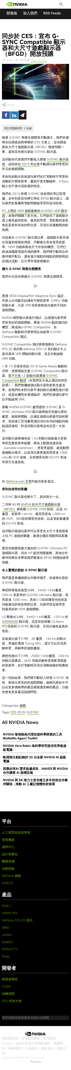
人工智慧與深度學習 (16, 832)
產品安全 (47, 1048)
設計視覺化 (10, 854)
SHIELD (7, 883)
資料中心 (8, 847)
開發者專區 (10, 979)
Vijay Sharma (38, 60)
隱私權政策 (10, 1038)
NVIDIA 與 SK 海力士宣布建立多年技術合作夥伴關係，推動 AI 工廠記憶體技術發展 (35, 782)
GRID (5, 927)
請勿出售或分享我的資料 (33, 1043)
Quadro (7, 942)
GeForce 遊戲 (11, 876)
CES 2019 (17, 712)
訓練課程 (8, 993)
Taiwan (35, 1061)
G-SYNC (33, 712)
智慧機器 (8, 840)
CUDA (6, 986)
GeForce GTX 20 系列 (17, 920)
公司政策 (31, 1048)
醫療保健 (8, 861)
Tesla (5, 956)
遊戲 (23, 705)
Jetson (7, 935)
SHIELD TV (10, 949)
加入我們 (30, 13)
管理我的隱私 (30, 1038)
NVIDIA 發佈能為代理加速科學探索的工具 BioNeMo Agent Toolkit (32, 736)
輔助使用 (15, 1048)
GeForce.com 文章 (19, 481)
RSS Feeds (52, 13)
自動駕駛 (8, 868)
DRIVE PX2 (10, 913)
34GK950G (10, 621)
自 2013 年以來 (29, 164)
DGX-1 (6, 906)
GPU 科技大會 (12, 1001)
